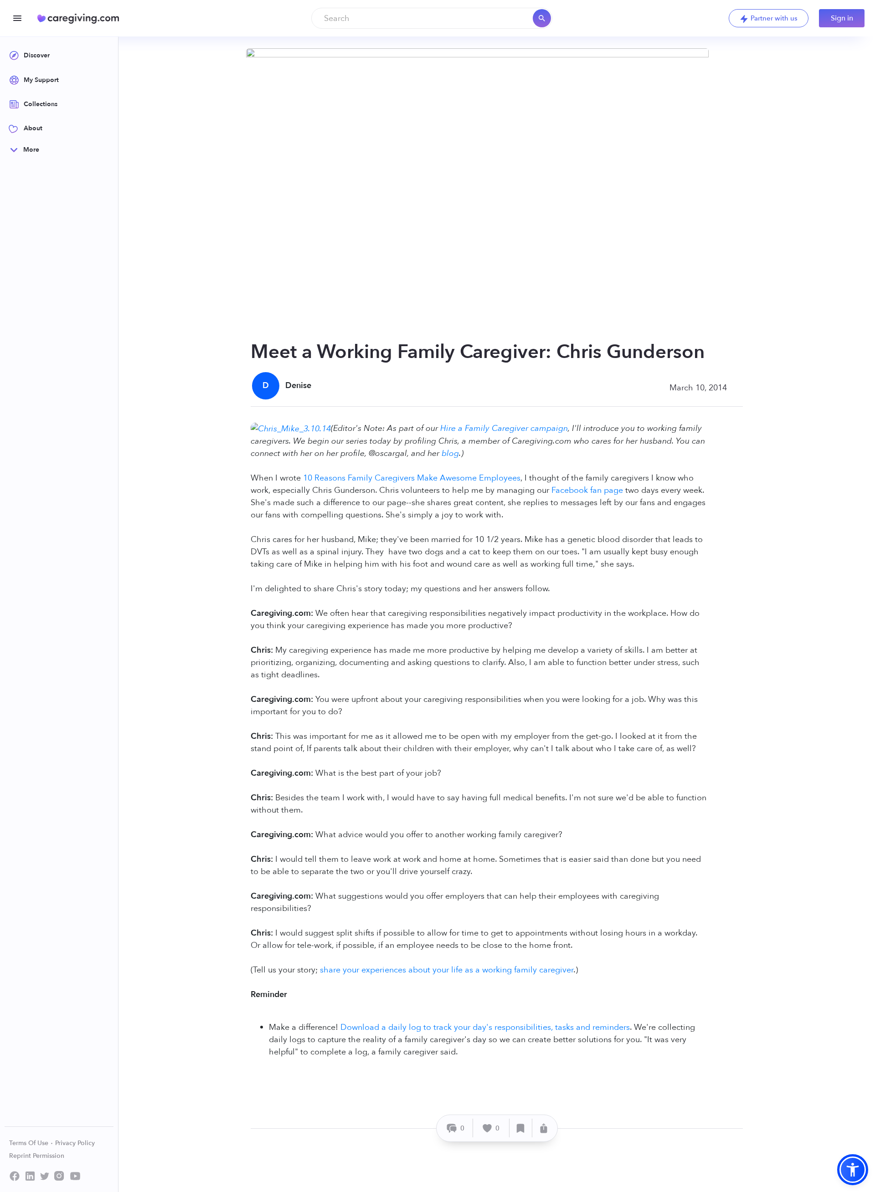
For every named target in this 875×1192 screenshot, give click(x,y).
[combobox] (431, 18)
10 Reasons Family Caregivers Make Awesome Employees (411, 478)
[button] (852, 1169)
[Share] (543, 1128)
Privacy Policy (75, 1143)
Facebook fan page (587, 490)
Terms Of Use (29, 1143)
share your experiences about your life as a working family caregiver (446, 970)
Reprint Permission (36, 1155)
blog (450, 453)
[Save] (521, 1128)
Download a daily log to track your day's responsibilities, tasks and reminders (485, 1027)
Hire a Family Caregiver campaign (504, 428)
